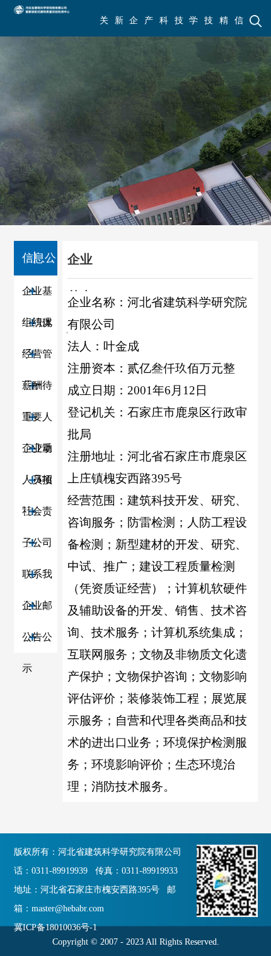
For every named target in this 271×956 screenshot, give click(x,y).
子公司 (37, 542)
